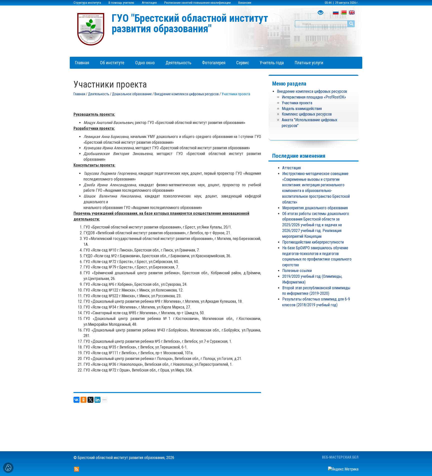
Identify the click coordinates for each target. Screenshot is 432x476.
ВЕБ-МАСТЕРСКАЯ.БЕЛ (340, 457)
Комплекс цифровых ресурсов (307, 114)
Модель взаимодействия (302, 108)
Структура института (87, 2)
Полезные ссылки (297, 270)
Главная (79, 94)
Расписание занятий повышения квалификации (197, 2)
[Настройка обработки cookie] (8, 467)
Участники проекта (297, 102)
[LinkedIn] (97, 400)
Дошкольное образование (132, 94)
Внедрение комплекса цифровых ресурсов (186, 94)
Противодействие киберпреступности (313, 242)
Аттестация (149, 2)
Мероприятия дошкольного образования (315, 208)
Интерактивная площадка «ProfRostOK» (314, 97)
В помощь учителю (121, 2)
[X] (91, 400)
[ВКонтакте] (77, 400)
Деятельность (98, 94)
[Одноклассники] (83, 400)
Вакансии (244, 2)
